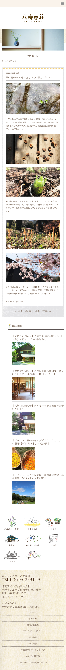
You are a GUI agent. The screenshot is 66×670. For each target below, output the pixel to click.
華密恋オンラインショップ (33, 650)
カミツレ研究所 (33, 656)
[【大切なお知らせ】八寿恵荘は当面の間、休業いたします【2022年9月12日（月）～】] (23, 388)
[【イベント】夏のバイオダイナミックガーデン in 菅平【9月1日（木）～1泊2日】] (23, 458)
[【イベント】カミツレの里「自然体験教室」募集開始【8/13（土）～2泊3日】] (23, 492)
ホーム (4, 61)
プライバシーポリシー (33, 631)
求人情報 (33, 644)
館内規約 (33, 637)
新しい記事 (24, 311)
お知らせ (12, 61)
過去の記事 (41, 311)
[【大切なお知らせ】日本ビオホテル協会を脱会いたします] (23, 423)
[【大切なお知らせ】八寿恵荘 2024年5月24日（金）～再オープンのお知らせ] (23, 353)
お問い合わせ (33, 625)
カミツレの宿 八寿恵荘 (16, 576)
